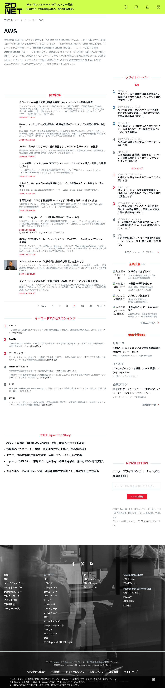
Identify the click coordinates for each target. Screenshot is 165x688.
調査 (46, 638)
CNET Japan (143, 521)
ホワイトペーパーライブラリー (140, 252)
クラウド (48, 583)
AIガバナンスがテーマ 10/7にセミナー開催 (49, 4)
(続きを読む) (17, 332)
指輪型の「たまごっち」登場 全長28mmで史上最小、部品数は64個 (46, 449)
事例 (6, 579)
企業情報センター (13, 592)
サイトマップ (131, 671)
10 (82, 306)
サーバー (48, 600)
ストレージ (49, 604)
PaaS (58, 371)
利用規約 (55, 671)
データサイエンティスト (54, 232)
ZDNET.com (129, 583)
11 (91, 306)
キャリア (48, 629)
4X (85, 575)
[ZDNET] (13, 7)
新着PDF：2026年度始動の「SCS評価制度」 (50, 9)
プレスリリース (12, 596)
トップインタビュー (14, 583)
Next (99, 306)
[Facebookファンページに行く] (73, 564)
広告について (96, 671)
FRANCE (127, 597)
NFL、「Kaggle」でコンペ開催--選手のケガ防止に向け (49, 217)
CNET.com (129, 579)
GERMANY (128, 601)
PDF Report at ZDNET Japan (58, 642)
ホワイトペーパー (13, 587)
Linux (12, 325)
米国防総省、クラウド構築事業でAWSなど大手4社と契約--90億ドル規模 (58, 200)
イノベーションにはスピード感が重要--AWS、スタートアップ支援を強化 (58, 281)
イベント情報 (10, 600)
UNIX (12, 398)
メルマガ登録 (137, 496)
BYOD (12, 339)
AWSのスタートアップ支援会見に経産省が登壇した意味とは (51, 261)
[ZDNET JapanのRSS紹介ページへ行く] (91, 564)
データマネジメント (54, 625)
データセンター (17, 353)
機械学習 (25, 232)
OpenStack (71, 371)
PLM (11, 384)
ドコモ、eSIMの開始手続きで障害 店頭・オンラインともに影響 (44, 455)
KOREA (127, 605)
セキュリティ (50, 592)
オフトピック (50, 634)
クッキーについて (75, 671)
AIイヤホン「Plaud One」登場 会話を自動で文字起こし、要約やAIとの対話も (52, 471)
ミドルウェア (50, 613)
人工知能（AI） (36, 232)
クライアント (50, 587)
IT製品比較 (9, 604)
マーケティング (51, 621)
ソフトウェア (50, 596)
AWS (41, 20)
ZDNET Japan (10, 20)
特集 (6, 575)
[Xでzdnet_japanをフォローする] (82, 564)
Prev (43, 306)
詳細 (63, 685)
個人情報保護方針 (36, 671)
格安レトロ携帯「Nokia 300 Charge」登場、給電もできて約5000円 (46, 442)
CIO (46, 579)
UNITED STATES (131, 593)
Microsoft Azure (18, 366)
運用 (46, 617)
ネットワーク (50, 608)
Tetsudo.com (90, 587)
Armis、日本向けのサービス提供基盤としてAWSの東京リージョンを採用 (58, 146)
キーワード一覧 (27, 20)
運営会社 (113, 671)
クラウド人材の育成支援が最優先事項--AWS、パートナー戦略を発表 (56, 102)
